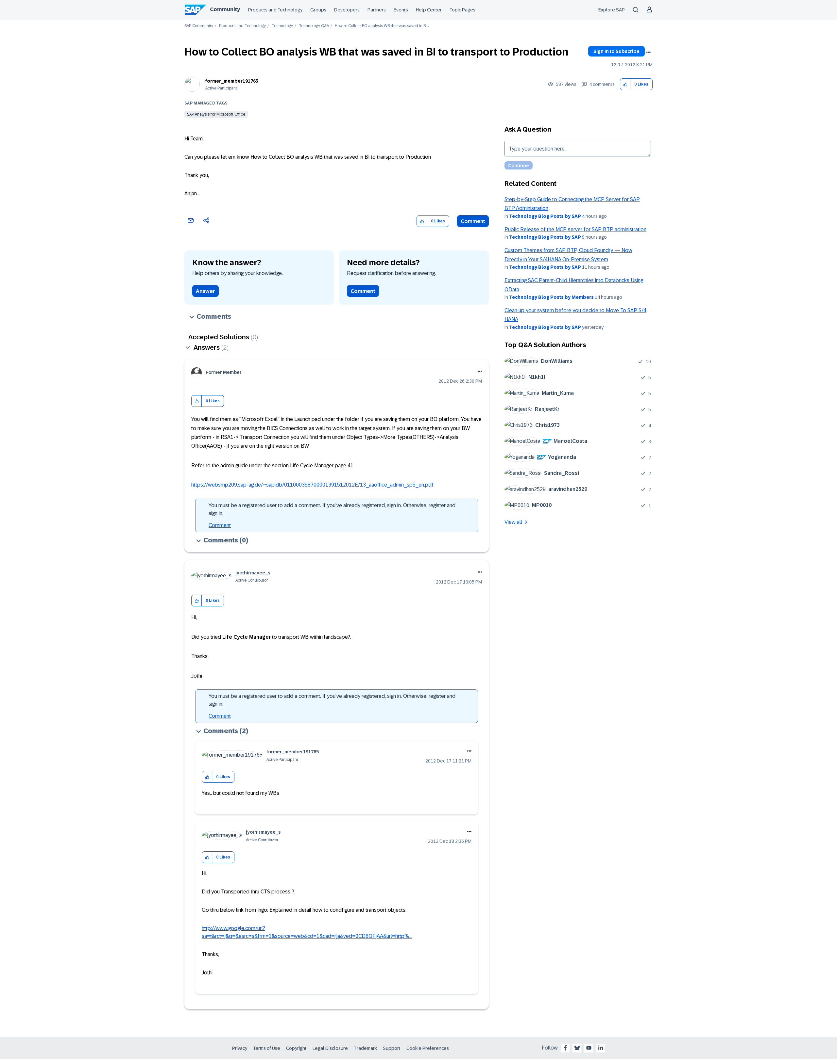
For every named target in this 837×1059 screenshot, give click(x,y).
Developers (347, 9)
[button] (625, 84)
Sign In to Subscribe (616, 51)
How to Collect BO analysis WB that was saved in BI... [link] (382, 26)
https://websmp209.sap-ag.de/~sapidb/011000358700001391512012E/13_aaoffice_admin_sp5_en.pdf (312, 485)
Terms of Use (266, 1048)
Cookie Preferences (427, 1048)
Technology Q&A (314, 26)
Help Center (429, 9)
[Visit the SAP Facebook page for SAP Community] (565, 1048)
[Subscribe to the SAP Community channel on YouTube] (588, 1048)
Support (392, 1048)
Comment (473, 221)
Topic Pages (462, 9)
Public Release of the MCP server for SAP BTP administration (575, 229)
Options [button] (648, 52)
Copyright (296, 1048)
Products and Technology (275, 9)
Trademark (365, 1048)
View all (513, 522)
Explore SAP (611, 9)
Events (401, 9)
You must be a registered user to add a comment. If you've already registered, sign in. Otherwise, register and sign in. (332, 509)
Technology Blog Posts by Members (551, 297)
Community (225, 9)
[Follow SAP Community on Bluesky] (577, 1048)
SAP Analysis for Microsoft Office (216, 114)
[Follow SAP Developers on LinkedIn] (600, 1048)
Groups (318, 9)
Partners (376, 9)
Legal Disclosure (330, 1048)
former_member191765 (231, 81)
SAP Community (198, 26)
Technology (282, 26)
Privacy (239, 1048)
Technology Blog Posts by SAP (545, 216)
